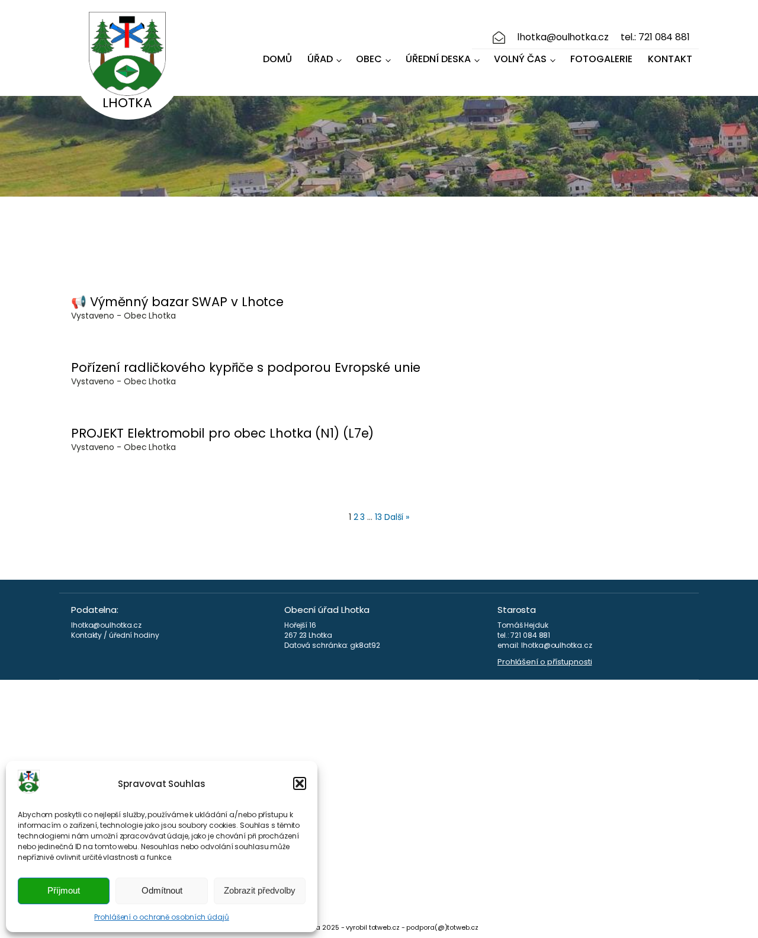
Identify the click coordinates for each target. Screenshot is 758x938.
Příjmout (63, 890)
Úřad (320, 59)
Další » (396, 517)
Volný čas (520, 59)
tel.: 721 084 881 (655, 37)
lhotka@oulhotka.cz (562, 37)
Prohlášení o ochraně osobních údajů (161, 917)
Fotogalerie (601, 59)
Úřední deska (438, 59)
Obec (369, 59)
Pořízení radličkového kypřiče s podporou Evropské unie (245, 367)
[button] (300, 783)
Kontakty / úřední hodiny (115, 635)
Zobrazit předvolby (260, 890)
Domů (277, 59)
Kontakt (670, 59)
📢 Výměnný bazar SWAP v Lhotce (177, 301)
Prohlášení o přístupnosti (544, 662)
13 (378, 517)
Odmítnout (162, 890)
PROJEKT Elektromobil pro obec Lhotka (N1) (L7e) (222, 433)
